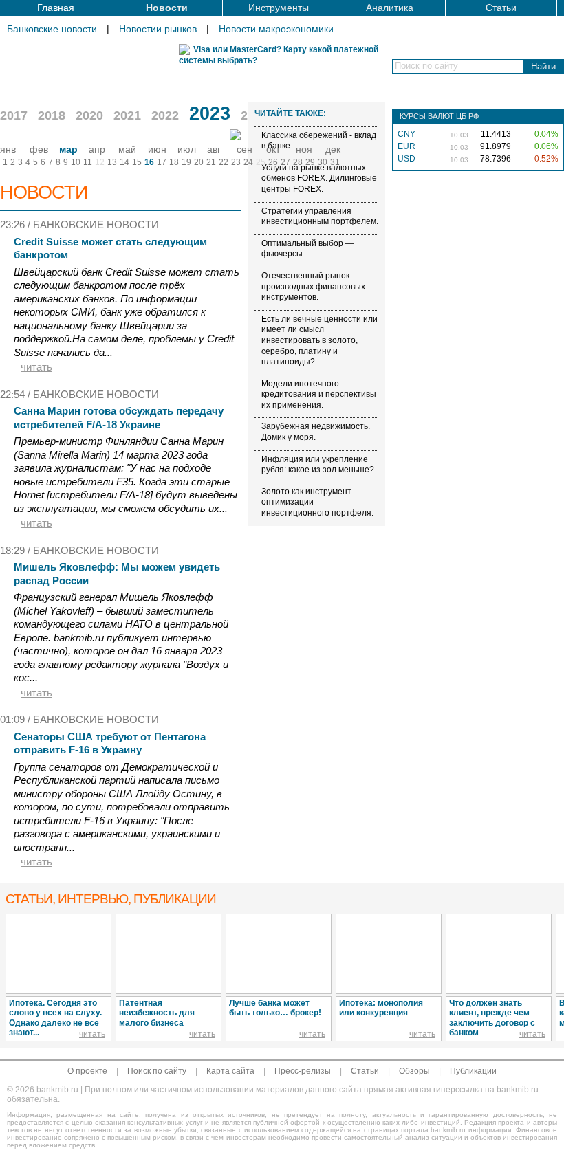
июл (186, 149)
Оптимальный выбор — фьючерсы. (307, 249)
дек (332, 149)
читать (36, 367)
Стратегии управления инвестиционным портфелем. (319, 216)
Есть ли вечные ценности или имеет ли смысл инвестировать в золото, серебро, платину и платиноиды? (319, 340)
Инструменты (278, 7)
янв (8, 149)
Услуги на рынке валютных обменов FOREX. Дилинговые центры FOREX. (319, 178)
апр (97, 149)
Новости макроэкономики (276, 28)
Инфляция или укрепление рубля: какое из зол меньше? (317, 464)
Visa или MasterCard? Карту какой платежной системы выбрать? (278, 55)
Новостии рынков (158, 28)
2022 (165, 115)
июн (157, 149)
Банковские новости (52, 28)
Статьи (501, 7)
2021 (127, 115)
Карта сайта (230, 1071)
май (127, 149)
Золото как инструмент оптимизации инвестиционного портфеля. (317, 502)
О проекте (87, 1071)
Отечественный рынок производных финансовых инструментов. (313, 286)
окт (273, 149)
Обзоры (414, 1071)
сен (244, 149)
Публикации (473, 1071)
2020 (89, 115)
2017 (14, 115)
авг (214, 149)
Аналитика (389, 7)
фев (39, 149)
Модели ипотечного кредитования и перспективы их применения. (318, 394)
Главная (55, 7)
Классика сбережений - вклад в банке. (318, 141)
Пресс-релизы (302, 1071)
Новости (167, 7)
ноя (304, 149)
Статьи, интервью (111, 899)
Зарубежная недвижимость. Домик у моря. (315, 431)
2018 (51, 115)
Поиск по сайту (156, 1071)
